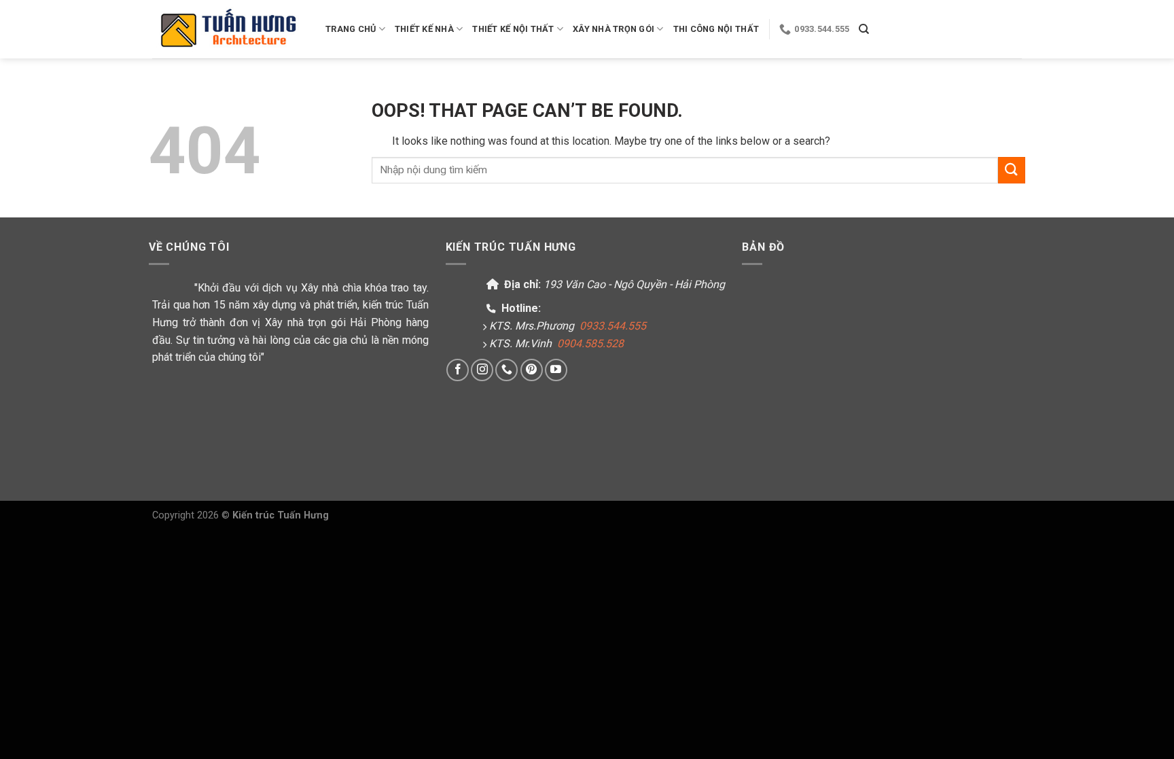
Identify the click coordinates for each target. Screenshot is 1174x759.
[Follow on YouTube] (556, 370)
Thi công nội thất (716, 29)
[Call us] (506, 370)
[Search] (864, 29)
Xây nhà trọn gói (613, 29)
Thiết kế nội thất (513, 29)
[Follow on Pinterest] (531, 370)
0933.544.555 (613, 325)
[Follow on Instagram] (482, 370)
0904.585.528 (590, 343)
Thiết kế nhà (424, 29)
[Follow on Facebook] (457, 370)
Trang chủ (350, 29)
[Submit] (1011, 170)
